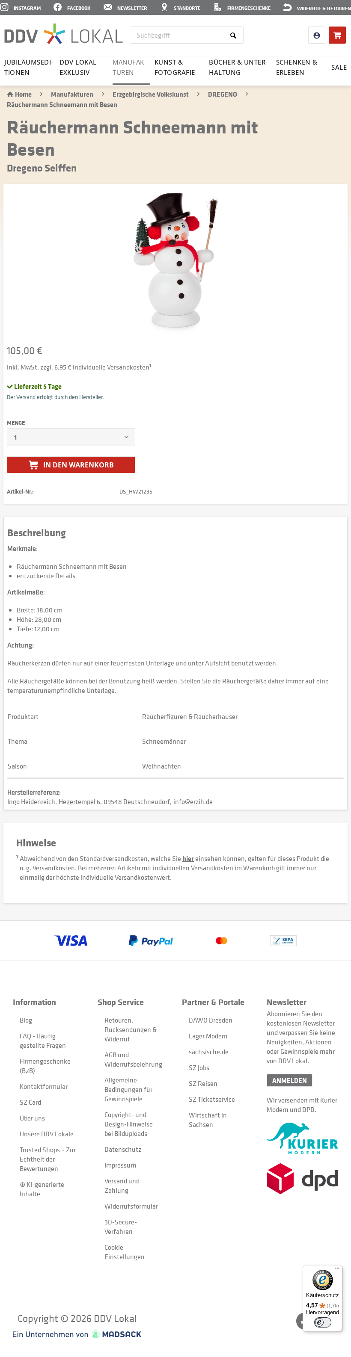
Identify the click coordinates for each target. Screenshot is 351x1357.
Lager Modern (208, 1036)
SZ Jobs (199, 1067)
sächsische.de (209, 1051)
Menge (16, 422)
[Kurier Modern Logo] (302, 1138)
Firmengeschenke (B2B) (45, 1065)
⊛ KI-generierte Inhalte (42, 1189)
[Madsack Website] (77, 1334)
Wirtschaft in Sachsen (208, 1119)
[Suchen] (235, 35)
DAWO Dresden (210, 1020)
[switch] (322, 1322)
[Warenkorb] (337, 35)
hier (188, 858)
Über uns (32, 1118)
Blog (26, 1020)
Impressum (120, 1165)
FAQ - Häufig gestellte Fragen (43, 1040)
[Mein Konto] (316, 35)
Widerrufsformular (131, 1206)
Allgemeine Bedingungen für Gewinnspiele (128, 1089)
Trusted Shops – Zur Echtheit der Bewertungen (48, 1159)
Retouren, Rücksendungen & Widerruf (130, 1029)
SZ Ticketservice (212, 1099)
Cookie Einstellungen (124, 1251)
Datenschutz (122, 1149)
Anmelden (289, 1080)
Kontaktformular (44, 1086)
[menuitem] (187, 35)
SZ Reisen (203, 1083)
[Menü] (337, 1270)
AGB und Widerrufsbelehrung (133, 1059)
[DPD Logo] (302, 1178)
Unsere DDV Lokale (47, 1133)
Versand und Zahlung (122, 1185)
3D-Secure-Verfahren (120, 1226)
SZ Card (30, 1102)
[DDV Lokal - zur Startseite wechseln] (63, 34)
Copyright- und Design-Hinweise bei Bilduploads (128, 1124)
